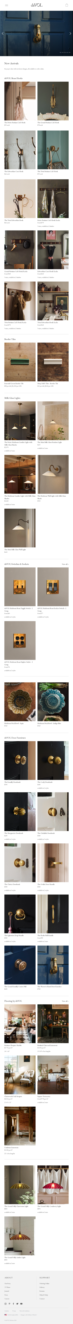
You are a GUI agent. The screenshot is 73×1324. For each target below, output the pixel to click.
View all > (65, 564)
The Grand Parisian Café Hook (48, 122)
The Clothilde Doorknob (46, 833)
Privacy (14, 1311)
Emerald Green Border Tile (13, 383)
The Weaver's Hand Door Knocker (49, 986)
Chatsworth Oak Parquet (13, 1096)
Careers (7, 1299)
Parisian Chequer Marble (13, 1045)
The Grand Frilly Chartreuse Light (16, 1206)
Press (6, 1295)
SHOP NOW (5, 52)
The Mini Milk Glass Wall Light (15, 549)
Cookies (7, 1311)
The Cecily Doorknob (44, 782)
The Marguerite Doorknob (13, 833)
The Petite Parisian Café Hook (14, 122)
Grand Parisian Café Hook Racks (15, 271)
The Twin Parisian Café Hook (47, 171)
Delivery (42, 1287)
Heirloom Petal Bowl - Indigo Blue (49, 723)
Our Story (8, 1283)
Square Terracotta (43, 1096)
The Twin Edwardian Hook (13, 220)
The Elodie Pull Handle (45, 935)
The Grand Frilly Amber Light (14, 1257)
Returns (42, 1291)
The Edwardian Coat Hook (13, 171)
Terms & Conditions (24, 1311)
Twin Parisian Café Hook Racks (15, 322)
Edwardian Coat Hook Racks (47, 271)
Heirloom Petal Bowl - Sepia (14, 723)
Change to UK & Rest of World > (29, 1315)
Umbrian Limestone (11, 1147)
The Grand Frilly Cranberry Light (49, 1206)
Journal (7, 1291)
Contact (42, 1299)
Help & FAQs (44, 1295)
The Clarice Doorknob (12, 884)
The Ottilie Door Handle (46, 884)
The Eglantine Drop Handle (14, 935)
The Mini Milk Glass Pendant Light (49, 442)
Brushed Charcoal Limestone (47, 1045)
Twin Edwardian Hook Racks (47, 322)
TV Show (7, 1287)
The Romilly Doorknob (12, 782)
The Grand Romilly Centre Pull (15, 986)
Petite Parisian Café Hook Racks (48, 220)
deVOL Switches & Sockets (16, 564)
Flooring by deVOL (13, 1000)
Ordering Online (44, 1283)
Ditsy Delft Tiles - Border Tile (47, 383)
